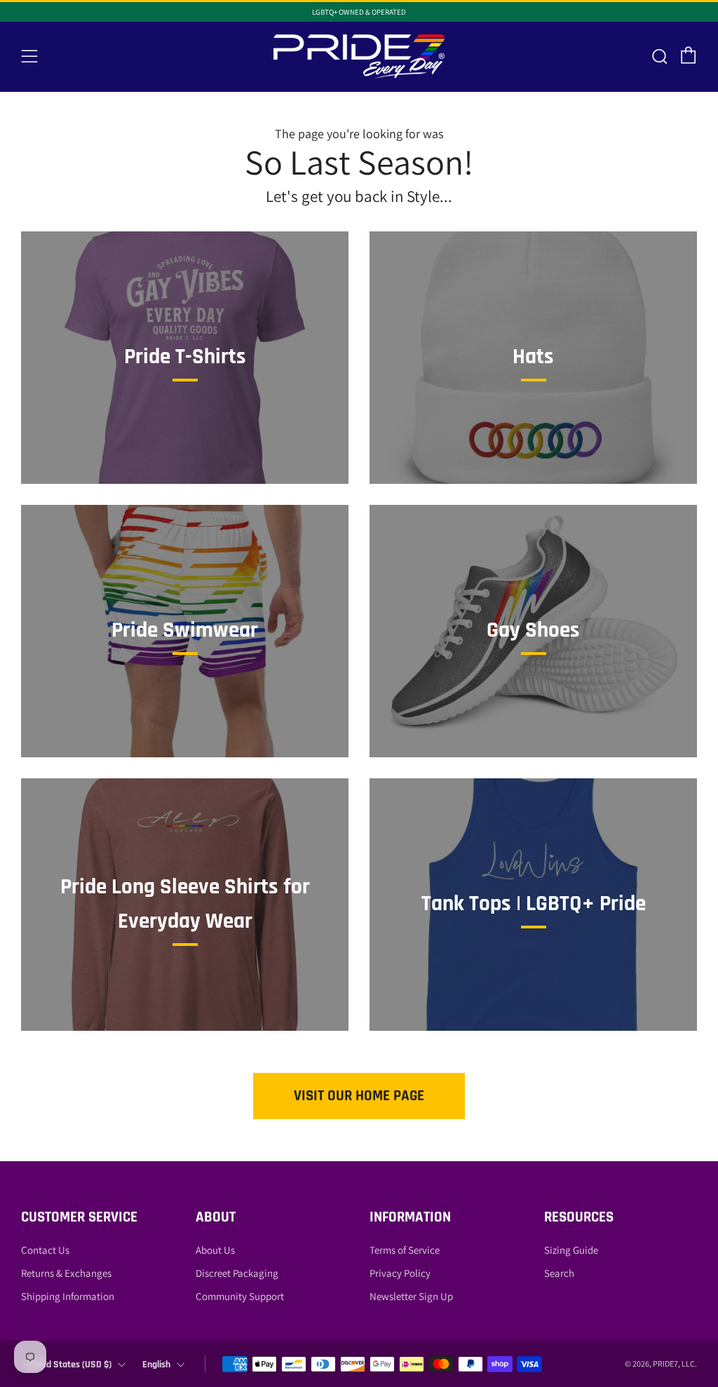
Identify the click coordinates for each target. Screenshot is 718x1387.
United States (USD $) (68, 1364)
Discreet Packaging (237, 1273)
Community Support (240, 1296)
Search (559, 1273)
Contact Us (45, 1250)
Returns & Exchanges (66, 1273)
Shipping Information (67, 1296)
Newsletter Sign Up (411, 1296)
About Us (215, 1250)
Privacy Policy (400, 1273)
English (156, 1364)
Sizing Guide (571, 1250)
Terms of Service (405, 1250)
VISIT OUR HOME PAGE (359, 1095)
